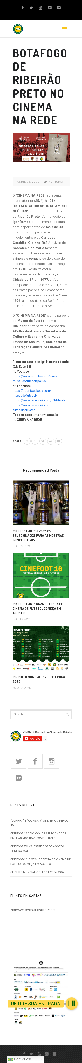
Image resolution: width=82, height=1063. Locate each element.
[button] (72, 1001)
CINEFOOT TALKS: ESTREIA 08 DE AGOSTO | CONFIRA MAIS (37, 849)
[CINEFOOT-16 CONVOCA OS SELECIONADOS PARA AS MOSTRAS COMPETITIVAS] (41, 504)
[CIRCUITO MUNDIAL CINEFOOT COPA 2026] (41, 650)
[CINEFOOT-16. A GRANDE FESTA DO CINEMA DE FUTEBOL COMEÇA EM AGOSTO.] (41, 577)
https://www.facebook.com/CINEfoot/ (39, 400)
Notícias (56, 181)
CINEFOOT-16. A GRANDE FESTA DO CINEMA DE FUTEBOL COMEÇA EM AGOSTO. (38, 608)
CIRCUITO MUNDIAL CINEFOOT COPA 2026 (37, 872)
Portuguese (22, 1059)
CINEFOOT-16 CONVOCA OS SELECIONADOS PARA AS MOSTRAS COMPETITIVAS (38, 535)
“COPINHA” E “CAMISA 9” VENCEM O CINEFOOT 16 (40, 823)
